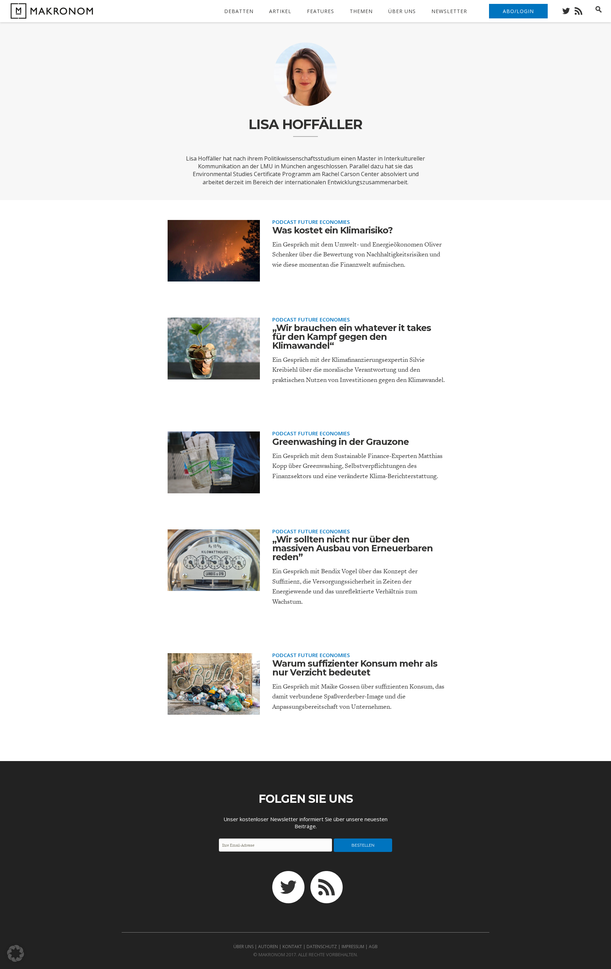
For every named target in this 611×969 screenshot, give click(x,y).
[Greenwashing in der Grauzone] (214, 487)
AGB (373, 947)
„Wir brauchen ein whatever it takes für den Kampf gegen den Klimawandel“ (351, 337)
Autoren (268, 947)
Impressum (353, 947)
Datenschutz (322, 947)
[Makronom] (50, 14)
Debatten (239, 11)
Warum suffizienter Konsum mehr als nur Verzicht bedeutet (354, 668)
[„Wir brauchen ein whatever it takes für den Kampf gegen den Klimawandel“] (214, 373)
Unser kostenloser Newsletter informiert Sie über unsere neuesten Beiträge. (305, 823)
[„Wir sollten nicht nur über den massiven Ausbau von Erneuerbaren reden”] (214, 585)
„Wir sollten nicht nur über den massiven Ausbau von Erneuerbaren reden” (352, 548)
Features (320, 11)
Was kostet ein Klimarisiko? (332, 230)
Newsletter (449, 11)
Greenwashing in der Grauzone (340, 441)
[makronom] (568, 9)
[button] (15, 953)
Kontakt (292, 947)
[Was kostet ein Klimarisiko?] (214, 276)
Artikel (280, 11)
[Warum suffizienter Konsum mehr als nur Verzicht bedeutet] (214, 709)
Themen (361, 11)
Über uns (402, 11)
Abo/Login (518, 11)
